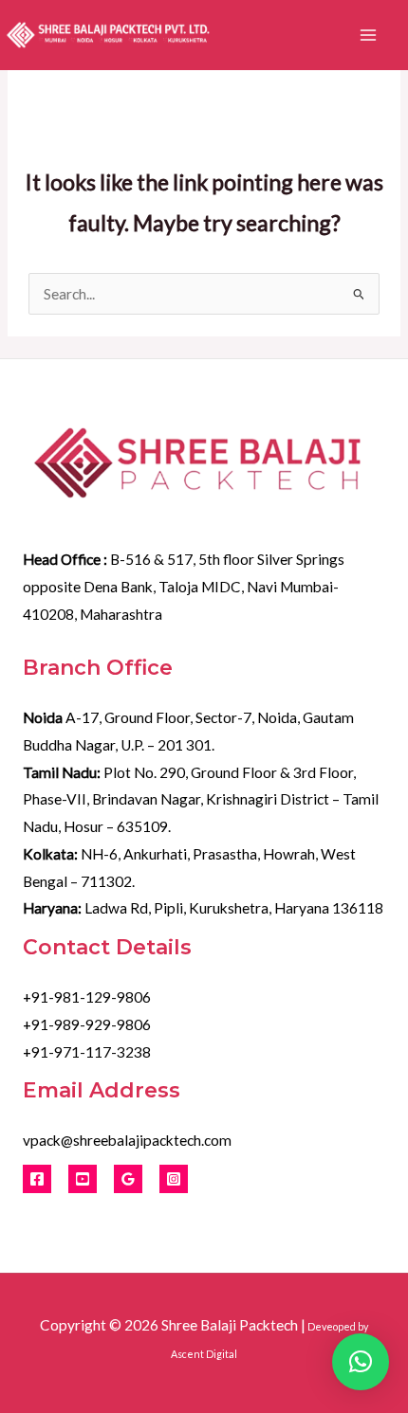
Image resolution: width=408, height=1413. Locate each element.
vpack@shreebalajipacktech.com (127, 1140)
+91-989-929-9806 (87, 1024)
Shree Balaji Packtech (229, 1324)
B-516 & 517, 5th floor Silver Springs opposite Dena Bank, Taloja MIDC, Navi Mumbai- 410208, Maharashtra (183, 587)
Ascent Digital (204, 1354)
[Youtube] (82, 1179)
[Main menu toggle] (368, 35)
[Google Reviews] (128, 1179)
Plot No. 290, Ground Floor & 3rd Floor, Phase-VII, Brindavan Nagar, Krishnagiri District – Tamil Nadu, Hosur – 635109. (201, 800)
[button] (360, 1361)
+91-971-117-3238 (87, 1051)
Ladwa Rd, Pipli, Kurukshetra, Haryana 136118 (203, 907)
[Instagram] (173, 1179)
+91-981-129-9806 (87, 996)
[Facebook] (37, 1179)
